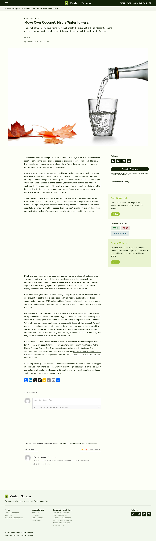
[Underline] (41, 407)
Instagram (118, 161)
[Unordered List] (50, 407)
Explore (115, 214)
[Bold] (34, 407)
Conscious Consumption (14, 518)
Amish (61, 348)
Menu (6, 3)
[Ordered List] (47, 407)
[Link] (60, 407)
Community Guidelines (61, 513)
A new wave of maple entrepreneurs (40, 173)
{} (63, 407)
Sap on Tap (44, 348)
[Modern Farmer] (78, 3)
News (24, 8)
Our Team (35, 515)
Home (7, 8)
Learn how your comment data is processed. (78, 443)
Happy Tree (29, 348)
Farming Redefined (12, 513)
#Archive (27, 37)
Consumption (140, 3)
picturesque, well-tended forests (83, 161)
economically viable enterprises (71, 332)
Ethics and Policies (60, 515)
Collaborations (37, 518)
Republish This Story (130, 169)
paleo (53, 301)
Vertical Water (85, 345)
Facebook (113, 161)
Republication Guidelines (62, 520)
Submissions (36, 520)
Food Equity (9, 515)
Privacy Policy (58, 525)
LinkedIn (123, 161)
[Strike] (44, 407)
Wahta (95, 345)
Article (34, 19)
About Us (35, 513)
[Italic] (38, 407)
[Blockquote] (54, 407)
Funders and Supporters (62, 518)
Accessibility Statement (61, 523)
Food (129, 3)
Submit (115, 262)
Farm (122, 3)
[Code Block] (57, 407)
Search (150, 3)
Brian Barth (31, 41)
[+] (66, 407)
